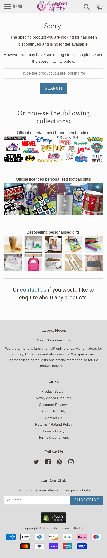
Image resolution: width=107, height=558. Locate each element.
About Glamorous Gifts (54, 340)
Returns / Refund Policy (53, 424)
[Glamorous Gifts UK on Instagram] (71, 463)
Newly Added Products (53, 398)
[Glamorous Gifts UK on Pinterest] (59, 463)
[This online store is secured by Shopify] (53, 522)
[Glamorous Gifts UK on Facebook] (48, 463)
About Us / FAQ (53, 411)
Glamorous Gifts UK (68, 528)
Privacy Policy (53, 431)
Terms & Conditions (53, 437)
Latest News (53, 330)
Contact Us (53, 418)
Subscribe (86, 500)
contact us (34, 290)
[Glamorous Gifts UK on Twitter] (36, 463)
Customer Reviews (53, 405)
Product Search (53, 391)
